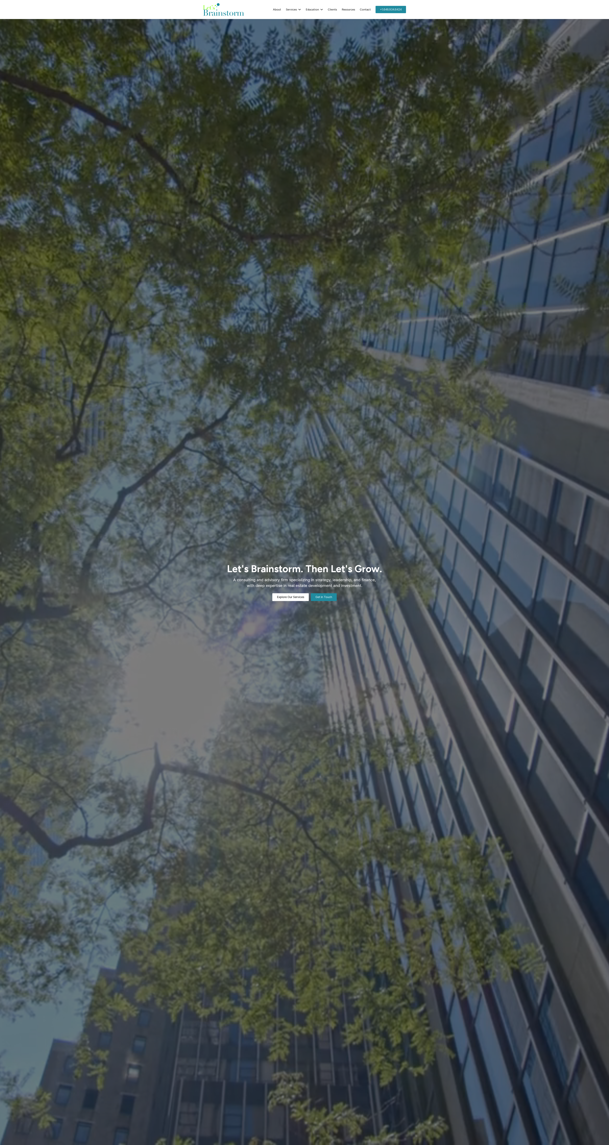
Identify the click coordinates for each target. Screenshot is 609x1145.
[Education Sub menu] (321, 9)
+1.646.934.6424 (391, 9)
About (277, 9)
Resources (348, 9)
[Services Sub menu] (299, 9)
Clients (332, 9)
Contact (365, 9)
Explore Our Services (290, 597)
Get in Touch (323, 597)
